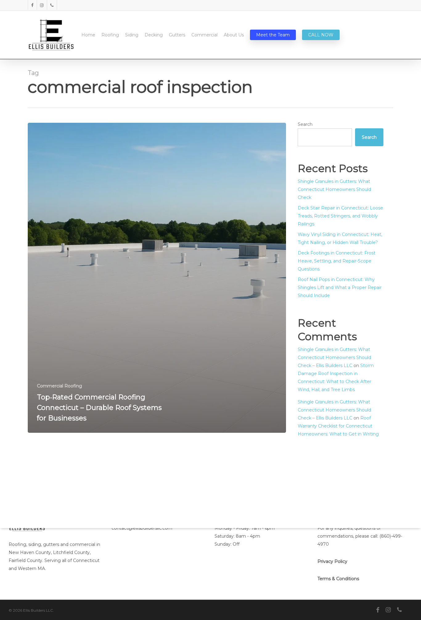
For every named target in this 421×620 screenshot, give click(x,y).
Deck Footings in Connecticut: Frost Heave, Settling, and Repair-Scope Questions (336, 261)
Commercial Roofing (59, 386)
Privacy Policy (332, 561)
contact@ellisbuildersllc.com (142, 528)
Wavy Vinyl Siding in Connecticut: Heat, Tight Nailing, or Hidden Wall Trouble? (340, 238)
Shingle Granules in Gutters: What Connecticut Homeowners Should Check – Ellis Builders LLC (334, 357)
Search (305, 124)
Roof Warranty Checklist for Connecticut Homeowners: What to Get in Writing (338, 426)
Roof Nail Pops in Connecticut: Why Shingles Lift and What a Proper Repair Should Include (340, 287)
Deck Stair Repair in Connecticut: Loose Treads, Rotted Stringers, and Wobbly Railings (340, 216)
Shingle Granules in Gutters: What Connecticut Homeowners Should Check (334, 189)
